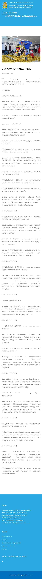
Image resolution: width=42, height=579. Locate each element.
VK (2, 561)
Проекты (4, 549)
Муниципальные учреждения (11, 543)
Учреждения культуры (9, 546)
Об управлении (7, 537)
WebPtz (30, 575)
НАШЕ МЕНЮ (9, 12)
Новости (4, 540)
